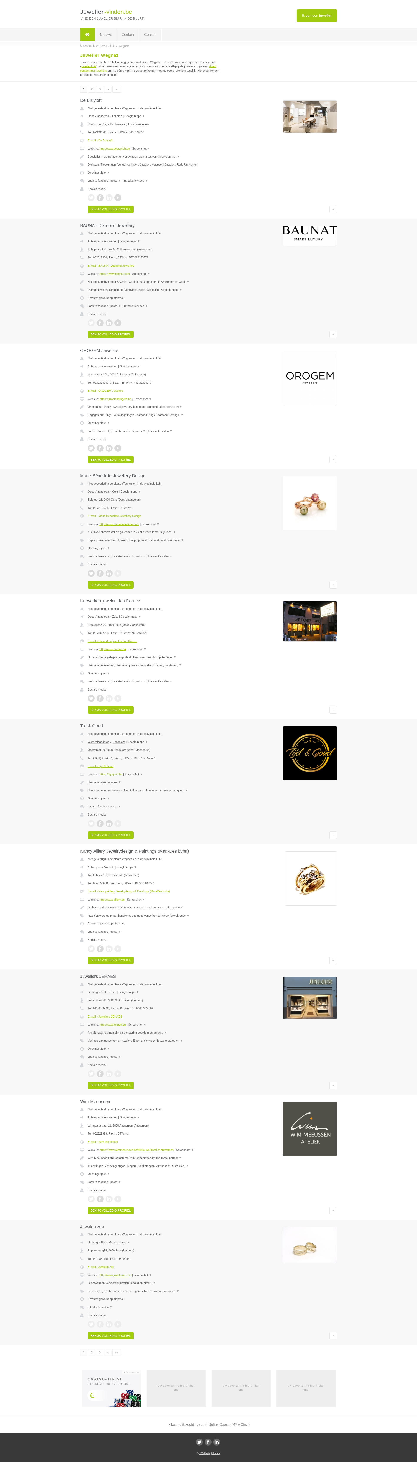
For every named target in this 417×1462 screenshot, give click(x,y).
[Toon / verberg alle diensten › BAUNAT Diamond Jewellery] (155, 290)
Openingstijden (99, 172)
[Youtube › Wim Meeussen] (117, 1199)
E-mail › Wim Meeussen (103, 1141)
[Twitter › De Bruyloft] (91, 197)
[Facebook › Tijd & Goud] (100, 823)
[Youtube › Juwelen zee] (117, 1324)
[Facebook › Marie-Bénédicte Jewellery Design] (100, 573)
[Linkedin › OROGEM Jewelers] (109, 448)
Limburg (93, 992)
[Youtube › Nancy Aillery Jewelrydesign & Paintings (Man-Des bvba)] (117, 948)
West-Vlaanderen (98, 741)
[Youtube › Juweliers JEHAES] (117, 1073)
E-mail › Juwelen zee (101, 1266)
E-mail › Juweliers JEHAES (105, 1016)
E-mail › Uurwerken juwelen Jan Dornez (112, 641)
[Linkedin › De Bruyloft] (109, 197)
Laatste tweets (99, 431)
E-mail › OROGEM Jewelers (105, 390)
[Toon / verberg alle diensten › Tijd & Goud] (155, 790)
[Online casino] (114, 1389)
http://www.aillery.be (112, 899)
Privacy (216, 1453)
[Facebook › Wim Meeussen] (100, 1199)
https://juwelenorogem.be (115, 399)
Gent (115, 491)
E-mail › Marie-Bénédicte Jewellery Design (114, 516)
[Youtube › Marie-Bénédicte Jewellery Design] (117, 573)
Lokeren (117, 116)
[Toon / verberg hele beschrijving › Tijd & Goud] (155, 782)
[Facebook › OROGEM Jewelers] (100, 448)
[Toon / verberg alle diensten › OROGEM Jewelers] (155, 415)
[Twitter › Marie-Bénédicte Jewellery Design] (91, 573)
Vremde (109, 867)
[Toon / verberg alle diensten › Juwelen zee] (155, 1291)
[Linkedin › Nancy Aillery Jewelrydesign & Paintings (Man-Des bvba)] (109, 948)
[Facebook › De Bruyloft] (100, 197)
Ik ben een (317, 15)
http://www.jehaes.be (113, 1024)
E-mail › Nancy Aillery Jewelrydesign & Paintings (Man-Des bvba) (129, 891)
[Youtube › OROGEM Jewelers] (117, 448)
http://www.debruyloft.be (115, 148)
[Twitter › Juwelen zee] (91, 1324)
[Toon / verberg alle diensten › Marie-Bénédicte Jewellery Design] (155, 540)
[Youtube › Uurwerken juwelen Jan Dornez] (117, 698)
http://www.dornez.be (113, 649)
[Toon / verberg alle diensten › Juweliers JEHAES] (155, 1041)
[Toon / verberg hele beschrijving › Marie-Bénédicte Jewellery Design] (155, 532)
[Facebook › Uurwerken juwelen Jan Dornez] (100, 698)
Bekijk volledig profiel (111, 209)
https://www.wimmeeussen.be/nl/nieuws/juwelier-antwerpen (137, 1149)
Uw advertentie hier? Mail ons (176, 1387)
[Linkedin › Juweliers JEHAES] (109, 1073)
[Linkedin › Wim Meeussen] (109, 1199)
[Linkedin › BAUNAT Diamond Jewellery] (109, 322)
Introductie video (135, 180)
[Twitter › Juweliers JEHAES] (91, 1073)
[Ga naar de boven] (333, 209)
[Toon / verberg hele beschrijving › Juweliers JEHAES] (155, 1033)
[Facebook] (208, 1442)
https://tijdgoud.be (111, 774)
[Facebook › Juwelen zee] (100, 1324)
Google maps (134, 116)
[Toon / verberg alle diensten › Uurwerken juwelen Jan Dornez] (155, 665)
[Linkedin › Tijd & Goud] (109, 823)
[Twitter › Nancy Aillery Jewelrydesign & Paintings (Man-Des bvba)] (91, 948)
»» (116, 89)
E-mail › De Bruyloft (100, 140)
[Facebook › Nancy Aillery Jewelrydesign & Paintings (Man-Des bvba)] (100, 948)
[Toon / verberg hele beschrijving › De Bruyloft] (155, 157)
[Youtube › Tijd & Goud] (117, 823)
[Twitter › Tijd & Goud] (91, 823)
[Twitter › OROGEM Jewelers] (91, 448)
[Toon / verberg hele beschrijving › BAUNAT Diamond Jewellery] (155, 282)
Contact (150, 34)
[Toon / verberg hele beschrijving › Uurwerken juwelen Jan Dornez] (155, 657)
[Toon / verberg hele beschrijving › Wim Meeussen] (155, 1158)
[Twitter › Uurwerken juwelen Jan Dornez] (91, 698)
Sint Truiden (108, 992)
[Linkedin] (216, 1442)
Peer (104, 1242)
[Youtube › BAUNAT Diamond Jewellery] (117, 322)
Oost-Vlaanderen (98, 116)
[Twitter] (199, 1442)
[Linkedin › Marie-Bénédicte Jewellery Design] (109, 573)
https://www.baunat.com (115, 273)
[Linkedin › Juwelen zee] (109, 1324)
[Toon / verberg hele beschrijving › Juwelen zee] (155, 1283)
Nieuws (106, 34)
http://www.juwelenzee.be (115, 1275)
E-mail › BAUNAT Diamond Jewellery (111, 265)
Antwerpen (94, 241)
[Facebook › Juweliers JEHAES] (100, 1073)
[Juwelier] (87, 34)
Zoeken (128, 34)
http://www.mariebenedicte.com (119, 524)
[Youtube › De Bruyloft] (117, 197)
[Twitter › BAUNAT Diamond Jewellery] (91, 322)
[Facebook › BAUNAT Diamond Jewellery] (100, 322)
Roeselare (119, 741)
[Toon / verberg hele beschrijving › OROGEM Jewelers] (155, 407)
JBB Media (204, 1453)
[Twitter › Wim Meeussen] (91, 1199)
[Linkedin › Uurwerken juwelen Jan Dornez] (109, 698)
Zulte (115, 616)
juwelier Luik (88, 66)
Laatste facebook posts (104, 180)
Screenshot (141, 148)
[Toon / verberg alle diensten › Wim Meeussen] (155, 1166)
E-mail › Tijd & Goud (100, 766)
